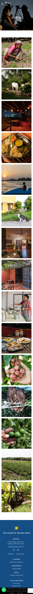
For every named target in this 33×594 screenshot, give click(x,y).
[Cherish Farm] (9, 4)
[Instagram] (17, 550)
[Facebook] (14, 550)
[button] (4, 589)
